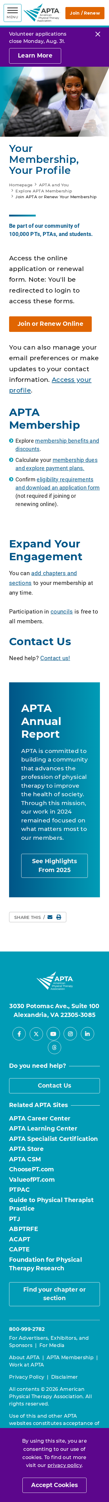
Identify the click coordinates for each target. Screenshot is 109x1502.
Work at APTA (26, 1365)
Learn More (35, 55)
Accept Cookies (54, 1485)
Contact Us (54, 1085)
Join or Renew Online (50, 323)
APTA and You (54, 184)
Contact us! (55, 658)
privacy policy (65, 1465)
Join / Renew (85, 13)
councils (62, 611)
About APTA (24, 1357)
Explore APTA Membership (43, 190)
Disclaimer (64, 1377)
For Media (52, 1345)
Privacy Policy (26, 1377)
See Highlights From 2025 (54, 866)
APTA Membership (70, 1357)
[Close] (98, 34)
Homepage (20, 184)
